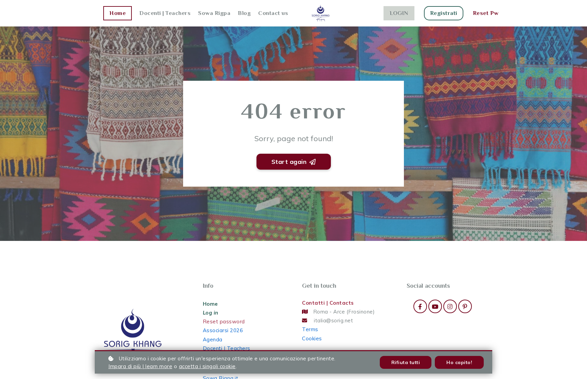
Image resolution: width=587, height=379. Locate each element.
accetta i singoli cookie (207, 366)
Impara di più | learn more (140, 366)
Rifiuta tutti (405, 362)
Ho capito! (459, 362)
